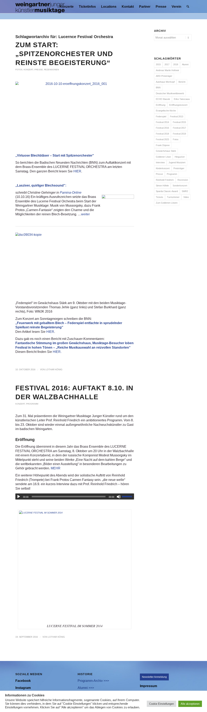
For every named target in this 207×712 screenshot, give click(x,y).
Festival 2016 (162, 128)
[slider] (128, 496)
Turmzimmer (173, 197)
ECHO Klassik (163, 99)
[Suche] (188, 6)
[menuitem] (66, 6)
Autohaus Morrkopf (165, 82)
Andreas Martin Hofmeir (167, 70)
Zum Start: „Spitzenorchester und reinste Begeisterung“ (64, 53)
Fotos (18, 69)
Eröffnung (160, 105)
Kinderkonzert (163, 168)
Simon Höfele (162, 185)
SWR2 (185, 191)
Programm (32, 404)
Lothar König (53, 369)
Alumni (185, 64)
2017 (167, 64)
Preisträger (178, 168)
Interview (160, 162)
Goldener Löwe (163, 157)
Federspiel (161, 116)
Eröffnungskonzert (178, 105)
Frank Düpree (163, 145)
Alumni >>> (86, 688)
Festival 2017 (179, 128)
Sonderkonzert (180, 185)
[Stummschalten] (119, 497)
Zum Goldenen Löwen (166, 203)
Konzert (28, 69)
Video (186, 197)
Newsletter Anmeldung (154, 677)
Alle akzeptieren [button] (190, 703)
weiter (85, 214)
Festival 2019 (179, 133)
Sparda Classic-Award (167, 191)
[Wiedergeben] (19, 497)
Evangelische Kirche (166, 110)
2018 (175, 64)
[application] (74, 496)
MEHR (55, 468)
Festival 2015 (179, 122)
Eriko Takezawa (182, 99)
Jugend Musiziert (177, 162)
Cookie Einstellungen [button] (161, 703)
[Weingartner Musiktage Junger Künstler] (40, 6)
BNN (158, 87)
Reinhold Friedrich (165, 180)
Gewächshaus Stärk (166, 151)
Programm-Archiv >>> (93, 680)
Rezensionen (51, 69)
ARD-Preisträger (164, 76)
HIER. (57, 351)
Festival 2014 (162, 122)
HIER (77, 171)
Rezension (182, 180)
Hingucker (180, 157)
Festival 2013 (176, 116)
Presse (38, 69)
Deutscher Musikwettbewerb (170, 93)
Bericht (181, 82)
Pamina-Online (70, 192)
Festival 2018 (162, 133)
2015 (158, 64)
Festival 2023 (162, 139)
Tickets (159, 197)
